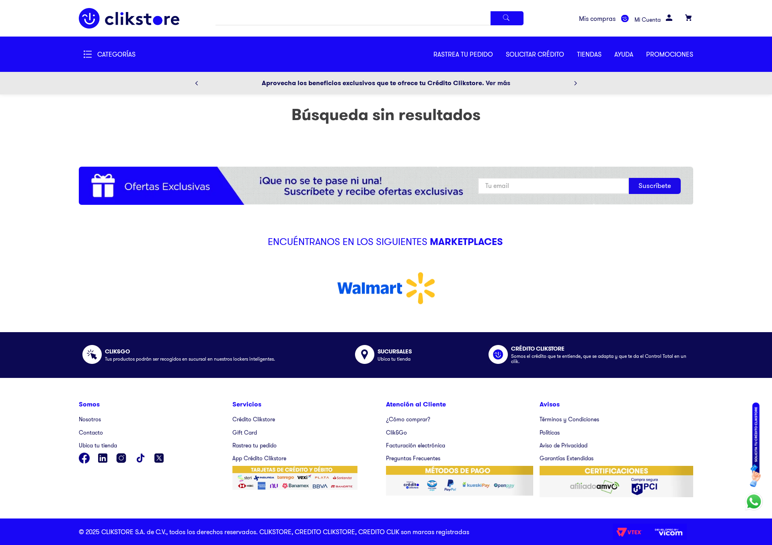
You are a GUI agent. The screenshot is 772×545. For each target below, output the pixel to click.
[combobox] (369, 18)
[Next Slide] (575, 83)
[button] (541, 54)
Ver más (498, 83)
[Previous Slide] (197, 83)
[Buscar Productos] (507, 18)
